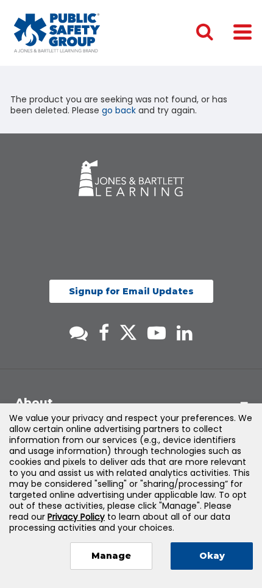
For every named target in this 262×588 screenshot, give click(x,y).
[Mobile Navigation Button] (242, 31)
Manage (111, 555)
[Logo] (57, 32)
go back (119, 110)
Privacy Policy (76, 517)
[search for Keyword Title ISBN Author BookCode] (214, 33)
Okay (212, 555)
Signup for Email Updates (131, 291)
